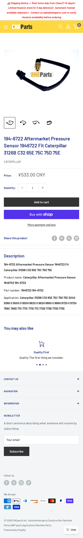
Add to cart (41, 202)
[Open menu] (6, 26)
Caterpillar (12, 161)
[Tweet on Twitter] (69, 238)
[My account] (68, 27)
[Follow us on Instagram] (21, 482)
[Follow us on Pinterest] (28, 482)
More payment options (42, 224)
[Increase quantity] (43, 188)
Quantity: (10, 188)
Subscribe (17, 451)
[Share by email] (76, 238)
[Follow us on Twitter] (14, 482)
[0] (76, 26)
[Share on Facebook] (54, 238)
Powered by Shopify (15, 529)
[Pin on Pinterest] (61, 238)
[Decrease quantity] (22, 188)
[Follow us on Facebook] (6, 482)
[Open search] (60, 27)
